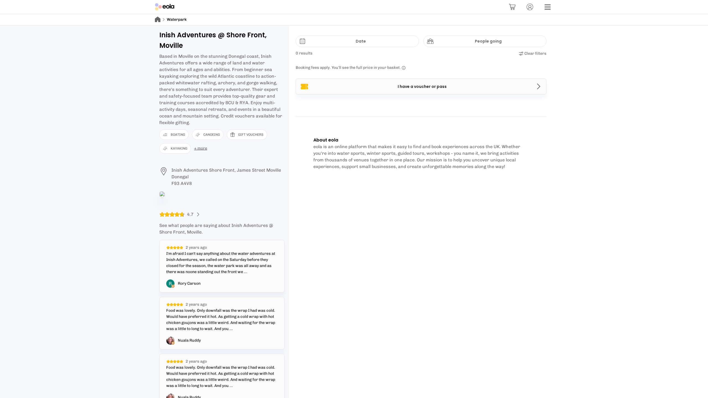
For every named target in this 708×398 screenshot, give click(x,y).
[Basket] (512, 6)
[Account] (529, 6)
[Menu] (547, 6)
